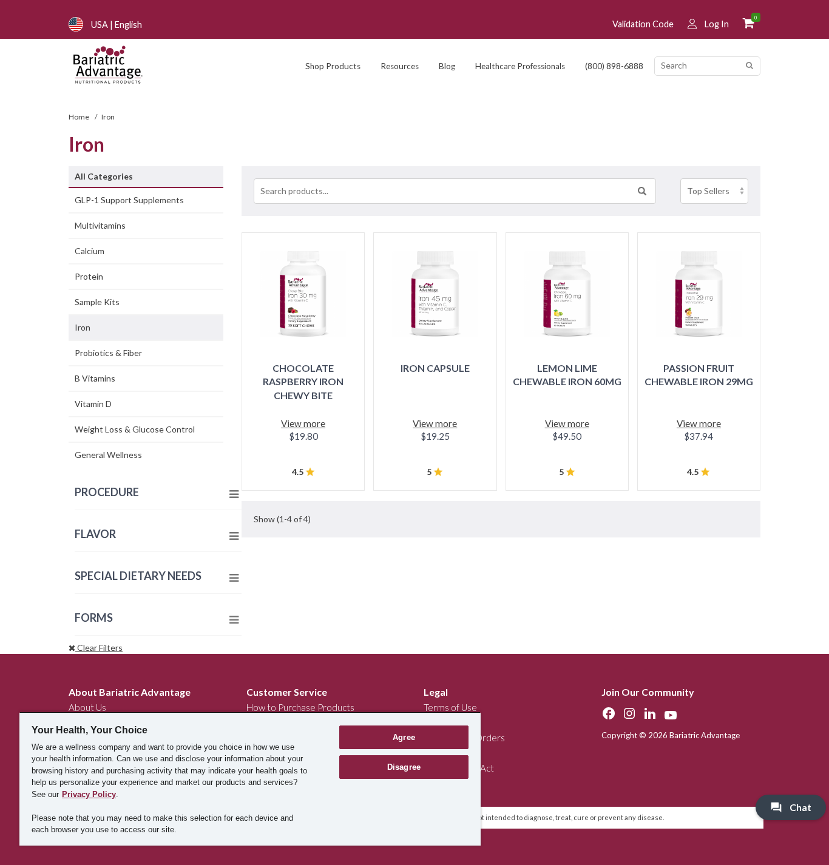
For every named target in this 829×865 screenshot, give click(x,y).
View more (303, 423)
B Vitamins (95, 378)
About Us (87, 707)
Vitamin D (93, 404)
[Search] (749, 66)
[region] (250, 779)
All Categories (104, 176)
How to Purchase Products (300, 707)
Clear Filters (99, 647)
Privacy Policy (89, 794)
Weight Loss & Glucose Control (135, 429)
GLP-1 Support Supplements (129, 200)
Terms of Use (450, 707)
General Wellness (108, 454)
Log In (717, 24)
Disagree (404, 767)
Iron (82, 327)
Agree (404, 737)
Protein (89, 276)
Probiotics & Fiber (108, 353)
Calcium (89, 251)
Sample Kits (97, 302)
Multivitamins (100, 225)
